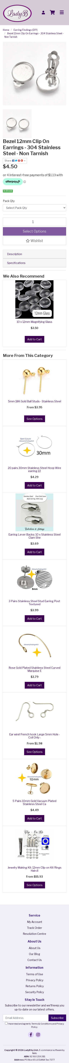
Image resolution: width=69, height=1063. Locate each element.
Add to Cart (34, 339)
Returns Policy (34, 986)
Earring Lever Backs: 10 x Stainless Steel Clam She (34, 536)
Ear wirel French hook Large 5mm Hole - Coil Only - (34, 736)
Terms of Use (34, 974)
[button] (34, 241)
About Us (34, 948)
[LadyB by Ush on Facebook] (31, 1035)
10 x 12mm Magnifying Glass (34, 321)
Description (14, 254)
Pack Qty (9, 201)
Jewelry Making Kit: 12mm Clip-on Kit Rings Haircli (35, 869)
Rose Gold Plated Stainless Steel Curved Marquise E (34, 669)
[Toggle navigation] (61, 12)
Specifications (16, 262)
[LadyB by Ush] (17, 12)
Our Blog (34, 954)
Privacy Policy (34, 980)
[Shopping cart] (52, 12)
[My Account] (43, 12)
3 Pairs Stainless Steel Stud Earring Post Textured (34, 602)
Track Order (34, 927)
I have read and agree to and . (35, 1025)
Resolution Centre (34, 933)
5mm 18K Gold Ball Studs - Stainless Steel (34, 401)
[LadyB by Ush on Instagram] (38, 1035)
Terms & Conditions (41, 1023)
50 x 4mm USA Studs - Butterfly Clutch (33, 1047)
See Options (35, 418)
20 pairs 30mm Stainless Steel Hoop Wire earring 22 (34, 469)
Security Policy (34, 992)
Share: (8, 160)
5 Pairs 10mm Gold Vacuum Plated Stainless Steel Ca (34, 802)
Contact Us (34, 960)
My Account (34, 921)
